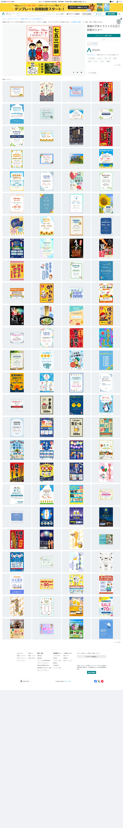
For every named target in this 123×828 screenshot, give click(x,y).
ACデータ (66, 655)
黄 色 (90, 61)
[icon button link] (119, 13)
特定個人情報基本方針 (43, 665)
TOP (88, 54)
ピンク (96, 61)
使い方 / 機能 (59, 14)
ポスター (96, 45)
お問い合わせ (31, 658)
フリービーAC (57, 667)
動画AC (55, 663)
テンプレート (49, 14)
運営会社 (39, 655)
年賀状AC (55, 665)
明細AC (66, 658)
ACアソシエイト (68, 660)
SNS (112, 1)
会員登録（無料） (76, 22)
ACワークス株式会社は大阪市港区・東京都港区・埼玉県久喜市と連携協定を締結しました (62, 1)
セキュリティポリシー (43, 670)
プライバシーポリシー (43, 663)
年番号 (108, 61)
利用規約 (39, 658)
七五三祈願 (91, 58)
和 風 (114, 58)
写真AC (55, 658)
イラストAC (56, 655)
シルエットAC (57, 660)
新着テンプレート (21, 655)
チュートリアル (21, 660)
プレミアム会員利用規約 (43, 660)
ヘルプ (120, 1)
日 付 (102, 61)
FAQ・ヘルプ (31, 655)
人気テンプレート (21, 658)
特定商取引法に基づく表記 (44, 667)
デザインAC (67, 681)
